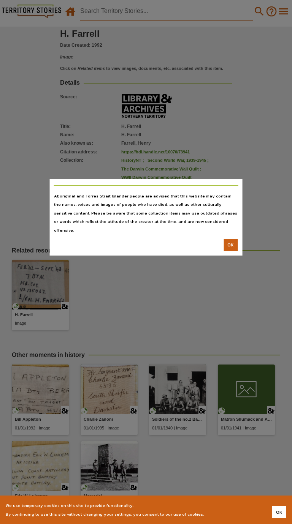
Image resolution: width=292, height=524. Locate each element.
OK (230, 244)
